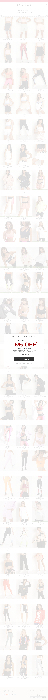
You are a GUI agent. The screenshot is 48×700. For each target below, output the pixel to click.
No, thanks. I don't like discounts (24, 363)
